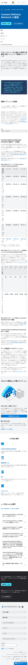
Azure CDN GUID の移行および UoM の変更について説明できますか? (13, 515)
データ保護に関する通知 (15, 656)
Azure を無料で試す (18, 23)
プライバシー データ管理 (10, 658)
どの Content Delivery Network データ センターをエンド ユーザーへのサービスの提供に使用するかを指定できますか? (13, 535)
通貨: (2, 129)
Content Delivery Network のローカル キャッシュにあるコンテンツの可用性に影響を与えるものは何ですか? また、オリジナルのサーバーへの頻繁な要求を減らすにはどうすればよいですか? (13, 555)
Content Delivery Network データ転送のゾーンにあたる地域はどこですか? (13, 521)
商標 (22, 656)
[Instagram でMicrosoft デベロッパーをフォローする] (19, 607)
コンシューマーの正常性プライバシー (20, 652)
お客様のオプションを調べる (7, 429)
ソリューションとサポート (8, 622)
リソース (3, 38)
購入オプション (4, 36)
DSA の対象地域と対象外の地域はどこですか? (13, 564)
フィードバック (24, 658)
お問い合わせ (18, 658)
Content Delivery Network (6, 44)
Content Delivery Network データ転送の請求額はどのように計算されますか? (13, 527)
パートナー (5, 628)
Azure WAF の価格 (22, 323)
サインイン (23, 2)
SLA (2, 477)
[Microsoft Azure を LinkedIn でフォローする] (22, 607)
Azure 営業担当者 (22, 121)
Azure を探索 (5, 612)
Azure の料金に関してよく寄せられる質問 (9, 508)
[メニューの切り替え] (2, 2)
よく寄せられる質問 (8, 123)
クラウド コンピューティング (9, 638)
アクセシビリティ (24, 654)
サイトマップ (17, 661)
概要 (2, 30)
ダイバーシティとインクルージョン (13, 654)
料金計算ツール (5, 463)
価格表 (2, 33)
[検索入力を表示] (18, 2)
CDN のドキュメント (17, 371)
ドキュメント (21, 262)
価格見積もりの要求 (6, 23)
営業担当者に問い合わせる (14, 416)
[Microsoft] (13, 3)
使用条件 (25, 656)
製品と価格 (5, 617)
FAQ (2, 41)
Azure (5, 2)
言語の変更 (3, 643)
